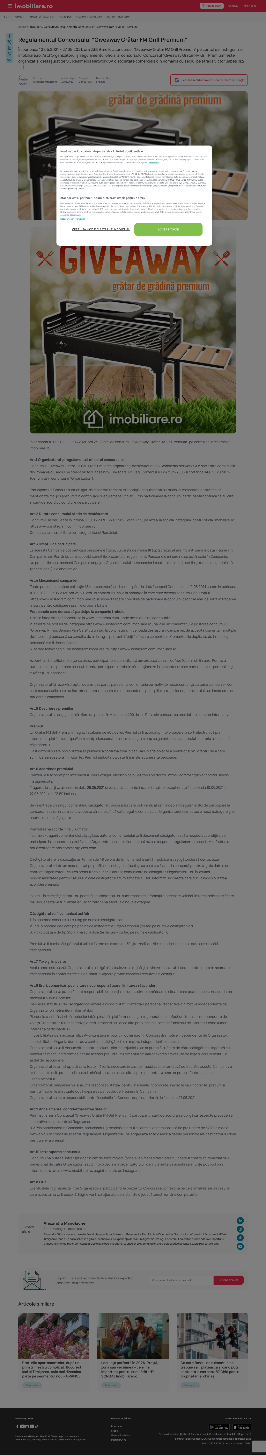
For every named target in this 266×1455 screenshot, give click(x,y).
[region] (134, 196)
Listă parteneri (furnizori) (72, 218)
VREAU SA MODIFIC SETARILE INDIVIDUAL (101, 229)
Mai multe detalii (154, 162)
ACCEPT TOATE (168, 229)
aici (107, 177)
